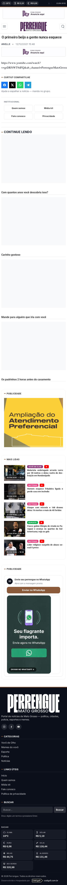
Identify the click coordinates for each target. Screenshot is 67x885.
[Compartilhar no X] (12, 85)
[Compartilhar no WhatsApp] (20, 85)
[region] (25, 3)
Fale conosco (18, 116)
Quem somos (18, 108)
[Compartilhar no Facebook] (4, 85)
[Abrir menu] (4, 26)
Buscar (60, 809)
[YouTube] (18, 727)
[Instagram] (4, 727)
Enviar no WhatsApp (33, 590)
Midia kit (48, 108)
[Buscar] (63, 26)
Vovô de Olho (8, 742)
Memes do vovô (9, 747)
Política (5, 756)
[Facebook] (11, 727)
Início (4, 775)
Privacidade (48, 116)
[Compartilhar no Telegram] (28, 85)
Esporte (5, 751)
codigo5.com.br (51, 880)
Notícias (5, 760)
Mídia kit (5, 784)
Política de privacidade (13, 793)
